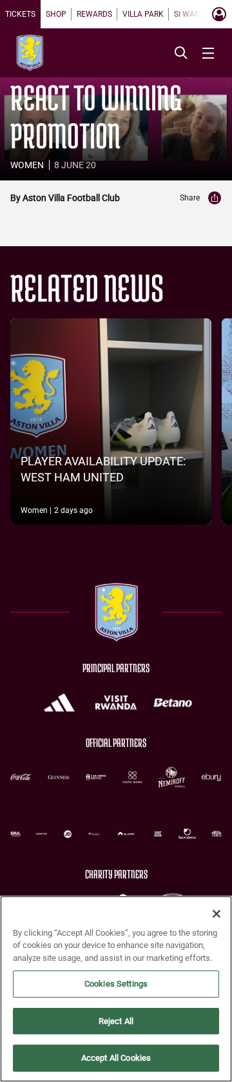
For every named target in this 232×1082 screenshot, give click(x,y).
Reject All (116, 1021)
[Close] (216, 914)
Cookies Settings (116, 984)
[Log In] (219, 14)
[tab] (20, 14)
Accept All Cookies (116, 1058)
